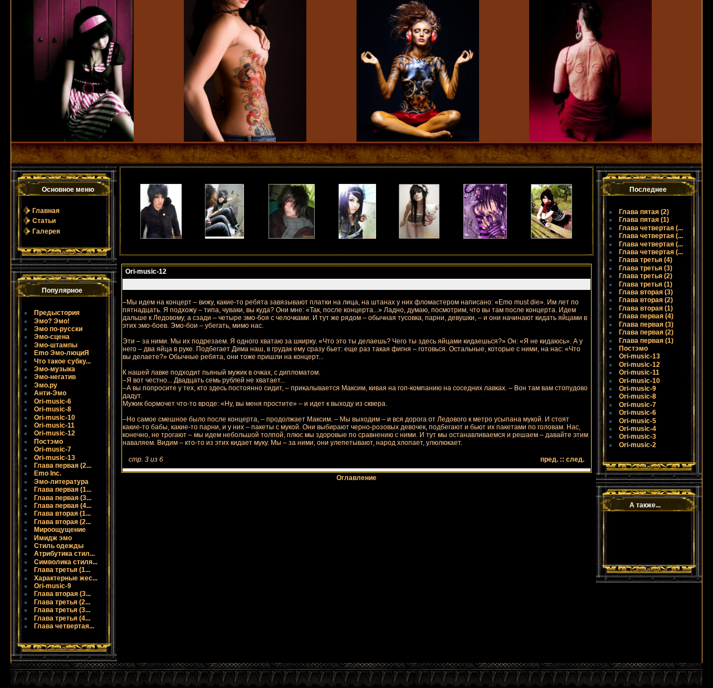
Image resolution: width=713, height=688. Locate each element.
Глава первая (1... (62, 489)
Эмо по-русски (58, 329)
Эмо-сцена (52, 337)
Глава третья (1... (62, 570)
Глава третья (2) (645, 276)
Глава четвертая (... (651, 228)
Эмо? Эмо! (52, 321)
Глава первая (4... (62, 506)
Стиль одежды (59, 546)
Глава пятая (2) (644, 212)
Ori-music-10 (54, 417)
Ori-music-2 (637, 445)
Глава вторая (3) (646, 292)
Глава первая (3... (62, 498)
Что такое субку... (62, 361)
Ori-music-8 (52, 409)
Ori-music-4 (637, 429)
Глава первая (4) (646, 316)
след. (575, 459)
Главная (46, 211)
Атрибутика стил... (64, 554)
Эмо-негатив (55, 377)
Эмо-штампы (55, 345)
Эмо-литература (61, 482)
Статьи (44, 221)
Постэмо (48, 441)
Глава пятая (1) (644, 220)
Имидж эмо (53, 538)
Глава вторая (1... (62, 513)
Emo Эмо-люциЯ (61, 353)
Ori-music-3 (637, 436)
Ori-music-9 (52, 586)
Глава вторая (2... (62, 522)
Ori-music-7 (52, 449)
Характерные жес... (65, 578)
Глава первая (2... (62, 465)
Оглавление (356, 478)
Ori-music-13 (54, 458)
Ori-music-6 (52, 401)
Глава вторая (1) (646, 308)
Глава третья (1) (645, 284)
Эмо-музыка (54, 369)
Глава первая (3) (646, 324)
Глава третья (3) (645, 268)
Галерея (46, 231)
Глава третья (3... (62, 610)
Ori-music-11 (54, 425)
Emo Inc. (47, 473)
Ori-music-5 (637, 421)
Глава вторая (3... (62, 594)
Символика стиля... (65, 562)
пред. (549, 459)
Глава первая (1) (646, 341)
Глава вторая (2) (646, 300)
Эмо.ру (45, 385)
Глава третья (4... (62, 618)
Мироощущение (60, 530)
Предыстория (57, 313)
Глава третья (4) (645, 260)
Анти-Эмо (50, 393)
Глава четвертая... (64, 626)
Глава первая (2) (646, 332)
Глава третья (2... (62, 602)
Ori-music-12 (54, 433)
